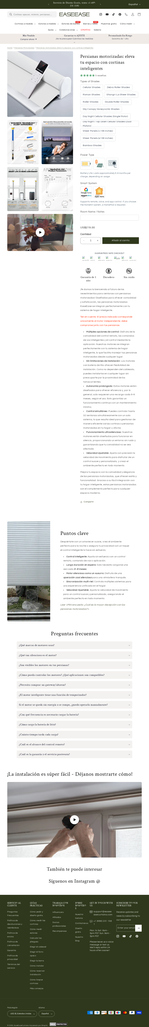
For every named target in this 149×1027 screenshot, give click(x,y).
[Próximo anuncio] (100, 4)
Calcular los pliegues (36, 940)
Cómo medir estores (36, 931)
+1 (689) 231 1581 (103, 922)
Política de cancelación (13, 943)
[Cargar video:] (74, 820)
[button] (25, 24)
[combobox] (34, 14)
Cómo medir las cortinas (37, 922)
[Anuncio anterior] (48, 4)
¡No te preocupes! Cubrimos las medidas (74, 39)
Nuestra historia (79, 916)
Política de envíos (12, 935)
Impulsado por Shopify (38, 1025)
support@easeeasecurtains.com (103, 913)
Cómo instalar (37, 966)
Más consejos (37, 988)
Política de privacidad (12, 957)
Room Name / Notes (92, 211)
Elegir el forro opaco (36, 954)
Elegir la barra (37, 961)
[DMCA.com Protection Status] (58, 1025)
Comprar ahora (27, 39)
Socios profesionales (59, 924)
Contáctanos (81, 923)
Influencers (58, 912)
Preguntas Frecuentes (13, 913)
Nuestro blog (79, 939)
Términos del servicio (13, 966)
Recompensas (60, 931)
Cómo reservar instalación (37, 973)
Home (9, 48)
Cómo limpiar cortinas (36, 981)
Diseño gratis (78, 930)
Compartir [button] (89, 502)
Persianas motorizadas (24, 48)
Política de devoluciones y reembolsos (14, 924)
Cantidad (85, 234)
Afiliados (57, 917)
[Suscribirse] (138, 928)
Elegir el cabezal (38, 947)
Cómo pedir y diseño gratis (36, 913)
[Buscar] (11, 14)
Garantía (11, 950)
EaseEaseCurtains (21, 1025)
